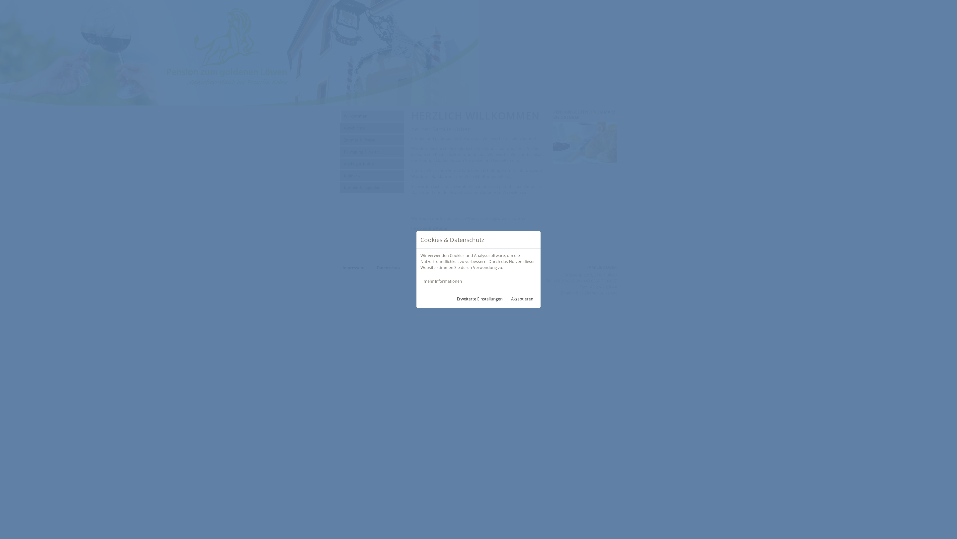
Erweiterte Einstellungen (480, 299)
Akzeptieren (522, 299)
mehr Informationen (443, 281)
